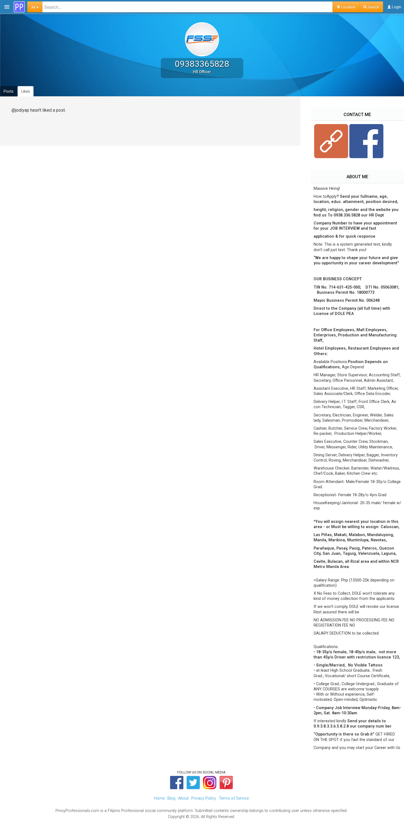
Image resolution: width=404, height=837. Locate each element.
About (183, 798)
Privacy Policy (203, 798)
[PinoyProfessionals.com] (19, 7)
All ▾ (34, 7)
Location (347, 7)
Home (159, 798)
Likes (25, 91)
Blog (171, 798)
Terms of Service (234, 798)
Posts (8, 91)
